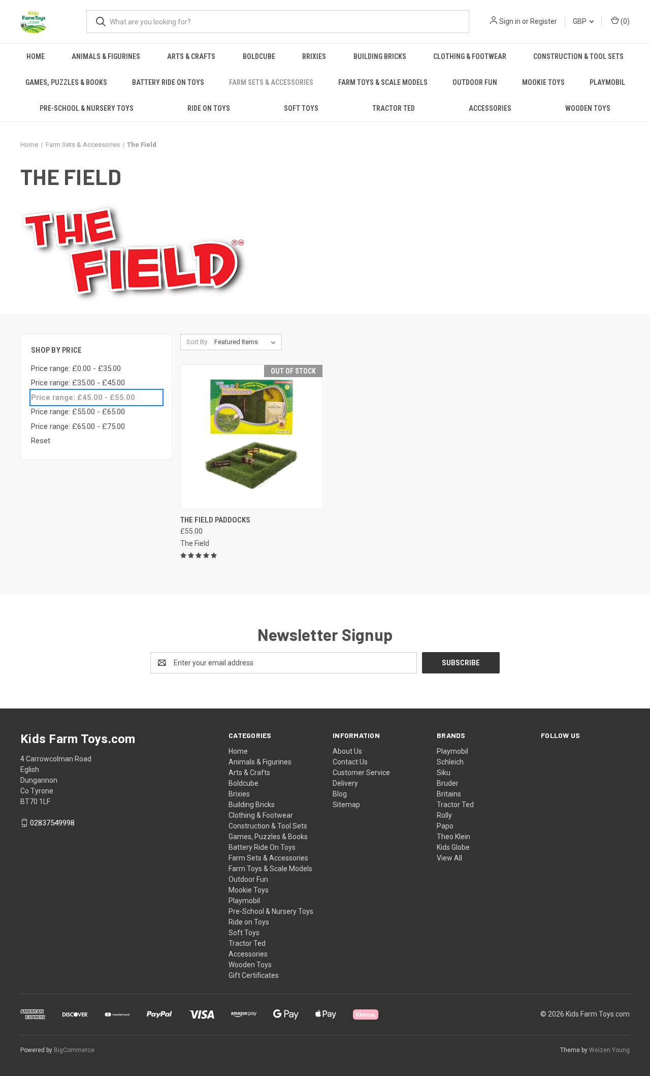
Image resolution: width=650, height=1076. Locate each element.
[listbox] (247, 342)
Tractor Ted (393, 108)
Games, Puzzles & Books (66, 82)
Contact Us (350, 762)
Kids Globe (453, 847)
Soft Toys (301, 108)
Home (35, 56)
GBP (580, 21)
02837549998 (52, 822)
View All (449, 858)
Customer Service (361, 772)
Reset (40, 440)
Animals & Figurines (106, 56)
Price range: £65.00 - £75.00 (78, 426)
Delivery (345, 783)
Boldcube (259, 56)
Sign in (510, 21)
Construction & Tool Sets (578, 56)
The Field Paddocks (215, 520)
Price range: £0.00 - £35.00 (76, 368)
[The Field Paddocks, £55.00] (251, 436)
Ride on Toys (208, 108)
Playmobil (607, 82)
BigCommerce (74, 1050)
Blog (340, 794)
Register (543, 21)
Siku (443, 772)
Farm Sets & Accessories (271, 82)
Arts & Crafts (191, 56)
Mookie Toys (543, 82)
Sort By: (197, 342)
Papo (445, 826)
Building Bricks (379, 56)
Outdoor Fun (474, 82)
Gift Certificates (254, 975)
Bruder (448, 783)
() (624, 21)
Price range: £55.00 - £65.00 (78, 411)
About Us (347, 751)
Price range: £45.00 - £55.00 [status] (83, 397)
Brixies (314, 56)
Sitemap (346, 805)
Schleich (450, 762)
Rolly (444, 815)
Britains (449, 794)
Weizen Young (609, 1050)
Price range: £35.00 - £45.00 (78, 382)
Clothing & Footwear (469, 56)
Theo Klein (453, 837)
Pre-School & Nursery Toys (87, 108)
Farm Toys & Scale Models (383, 82)
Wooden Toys (587, 108)
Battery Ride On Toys (168, 82)
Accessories (490, 108)
